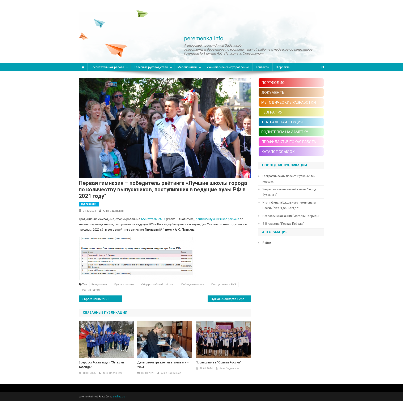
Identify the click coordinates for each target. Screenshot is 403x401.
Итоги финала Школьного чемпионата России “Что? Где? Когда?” (289, 205)
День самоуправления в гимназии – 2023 (163, 365)
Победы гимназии (192, 284)
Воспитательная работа (107, 67)
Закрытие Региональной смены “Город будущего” (289, 192)
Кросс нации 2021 (96, 299)
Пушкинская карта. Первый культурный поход (231, 299)
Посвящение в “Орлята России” (218, 362)
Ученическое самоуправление (228, 67)
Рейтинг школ (91, 289)
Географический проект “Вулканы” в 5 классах (289, 178)
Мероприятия (187, 67)
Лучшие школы (124, 284)
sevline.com (120, 396)
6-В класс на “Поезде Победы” (283, 223)
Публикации (88, 203)
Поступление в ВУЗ (223, 284)
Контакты (262, 67)
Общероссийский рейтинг (157, 284)
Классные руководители (151, 67)
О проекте (283, 67)
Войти (267, 242)
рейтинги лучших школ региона (217, 219)
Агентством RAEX (153, 219)
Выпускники (99, 284)
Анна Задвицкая (113, 210)
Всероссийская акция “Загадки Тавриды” (101, 365)
